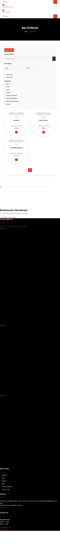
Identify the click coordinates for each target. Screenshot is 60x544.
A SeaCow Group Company (34, 536)
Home (26, 31)
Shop (3, 478)
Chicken (8, 92)
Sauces (8, 104)
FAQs (3, 484)
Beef (7, 84)
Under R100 (9, 77)
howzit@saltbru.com (5, 527)
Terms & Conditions (7, 486)
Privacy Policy (6, 489)
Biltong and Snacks (11, 95)
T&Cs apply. (3, 507)
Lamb (7, 89)
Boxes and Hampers (11, 98)
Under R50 (9, 74)
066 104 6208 (4, 529)
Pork (7, 87)
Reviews (4, 481)
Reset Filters (9, 50)
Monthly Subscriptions (12, 101)
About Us (4, 475)
